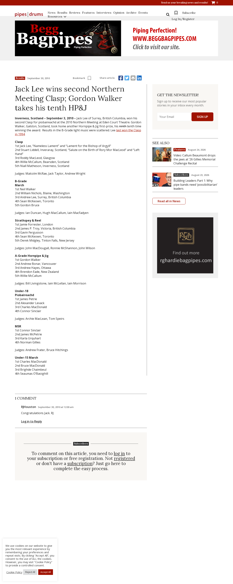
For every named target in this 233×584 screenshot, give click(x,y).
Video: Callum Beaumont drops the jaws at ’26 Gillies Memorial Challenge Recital (194, 159)
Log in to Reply (31, 421)
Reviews (74, 12)
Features (88, 12)
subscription (80, 463)
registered (124, 458)
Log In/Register (183, 19)
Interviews (103, 12)
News (52, 12)
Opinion (118, 12)
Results (62, 12)
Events (143, 12)
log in (119, 453)
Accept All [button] (45, 572)
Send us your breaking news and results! (184, 2)
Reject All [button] (30, 572)
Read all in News (169, 201)
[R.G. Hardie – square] (185, 245)
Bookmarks (176, 12)
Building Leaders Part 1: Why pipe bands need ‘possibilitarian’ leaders (195, 185)
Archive (131, 12)
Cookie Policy (14, 572)
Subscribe (189, 13)
